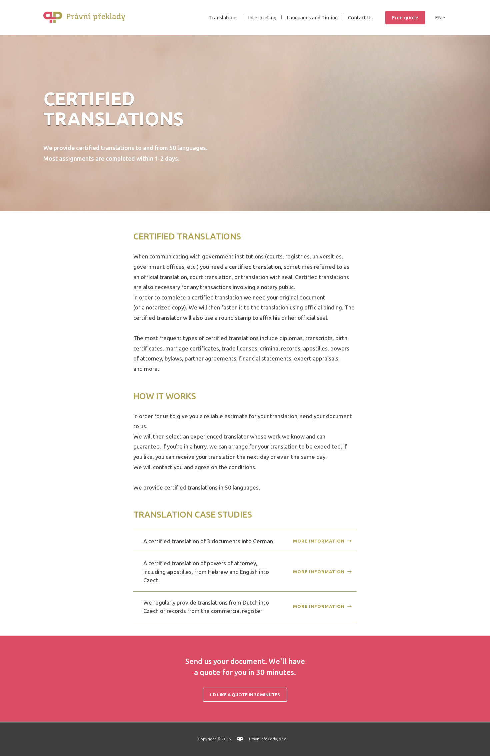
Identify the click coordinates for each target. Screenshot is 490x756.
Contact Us (360, 17)
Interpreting (262, 17)
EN (438, 17)
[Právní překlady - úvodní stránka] (86, 17)
